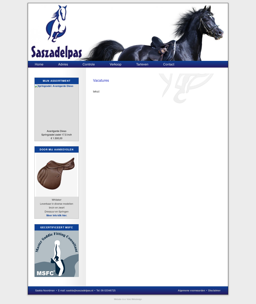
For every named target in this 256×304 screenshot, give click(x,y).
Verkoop (115, 64)
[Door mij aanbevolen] (57, 194)
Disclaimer (214, 290)
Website (117, 299)
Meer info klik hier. (56, 215)
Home (39, 64)
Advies (63, 64)
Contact (168, 64)
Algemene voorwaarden (191, 290)
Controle (89, 64)
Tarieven (142, 64)
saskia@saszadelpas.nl (79, 290)
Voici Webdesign (134, 299)
